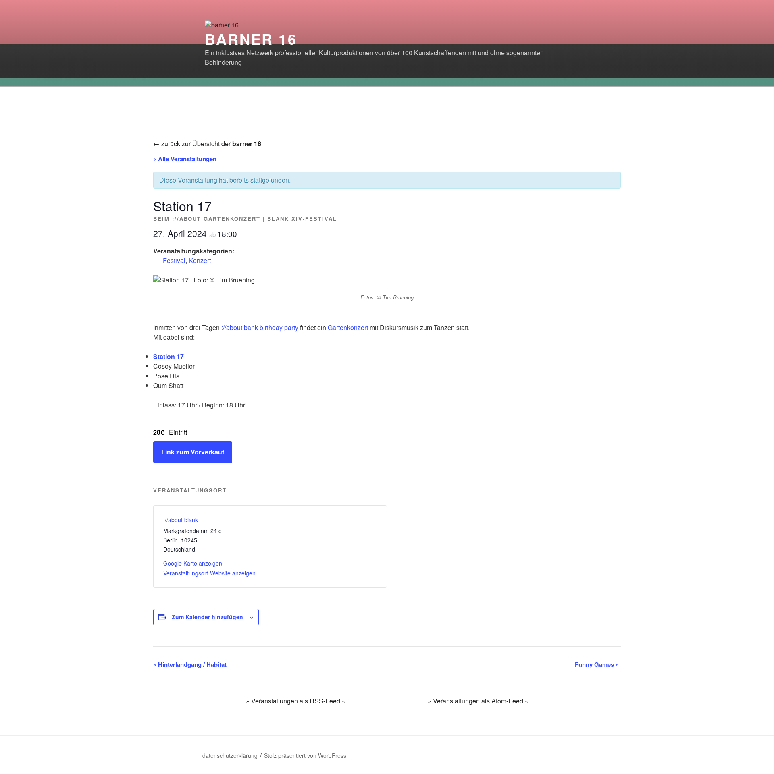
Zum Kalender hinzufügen (207, 617)
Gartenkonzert (348, 327)
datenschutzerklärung (230, 755)
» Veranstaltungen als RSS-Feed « (295, 701)
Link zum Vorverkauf (192, 452)
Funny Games (597, 664)
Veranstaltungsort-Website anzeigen (209, 573)
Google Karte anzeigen (192, 563)
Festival (174, 260)
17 (179, 356)
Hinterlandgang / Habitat (190, 664)
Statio (162, 356)
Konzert (200, 260)
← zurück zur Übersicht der (207, 143)
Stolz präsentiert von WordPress (305, 755)
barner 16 (251, 38)
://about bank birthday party (259, 327)
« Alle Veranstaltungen (184, 158)
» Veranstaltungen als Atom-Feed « (478, 701)
